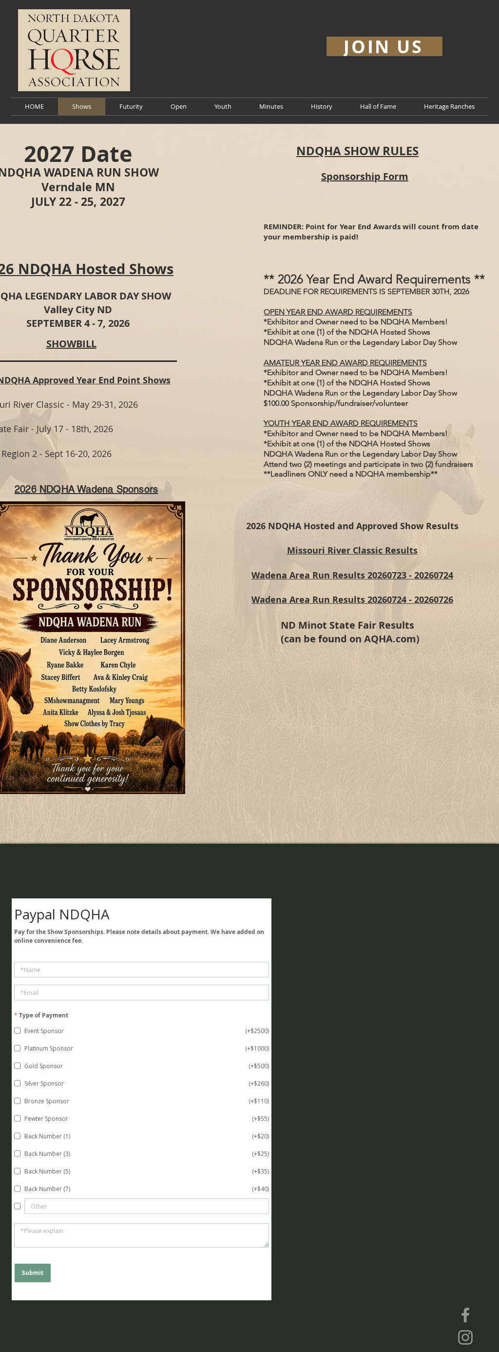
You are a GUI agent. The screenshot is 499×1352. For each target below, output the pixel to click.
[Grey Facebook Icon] (465, 1315)
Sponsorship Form (364, 176)
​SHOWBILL (71, 343)
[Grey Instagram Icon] (465, 1337)
